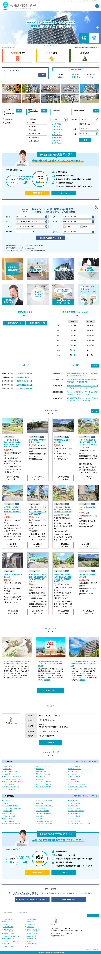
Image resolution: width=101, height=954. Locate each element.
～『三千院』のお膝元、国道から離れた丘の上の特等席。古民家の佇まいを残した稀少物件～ (12, 443)
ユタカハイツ (7, 769)
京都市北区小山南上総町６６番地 (77, 787)
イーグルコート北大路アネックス (13, 779)
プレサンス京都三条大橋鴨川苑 (12, 808)
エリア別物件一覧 (31, 936)
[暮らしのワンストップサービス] (38, 303)
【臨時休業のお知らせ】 (24, 373)
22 (92, 350)
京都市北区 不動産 (31, 919)
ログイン (5, 924)
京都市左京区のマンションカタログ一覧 (85, 796)
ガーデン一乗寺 (7, 811)
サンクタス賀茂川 (73, 789)
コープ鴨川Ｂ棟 (40, 808)
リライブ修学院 (72, 801)
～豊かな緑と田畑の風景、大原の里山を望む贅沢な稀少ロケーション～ (88, 442)
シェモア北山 (39, 789)
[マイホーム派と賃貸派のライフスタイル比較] (88, 303)
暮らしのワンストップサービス (11, 936)
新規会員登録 (30, 922)
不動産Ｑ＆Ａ (30, 927)
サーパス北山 (39, 779)
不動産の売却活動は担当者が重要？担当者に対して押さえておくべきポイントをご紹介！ (16, 663)
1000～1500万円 (57, 127)
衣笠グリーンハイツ (41, 771)
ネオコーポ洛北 (72, 818)
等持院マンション (8, 766)
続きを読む (14, 680)
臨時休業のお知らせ (23, 377)
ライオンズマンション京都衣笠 (12, 776)
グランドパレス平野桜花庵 (43, 787)
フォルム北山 (72, 779)
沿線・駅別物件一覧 (8, 939)
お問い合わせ (7, 944)
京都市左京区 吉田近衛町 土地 (88, 508)
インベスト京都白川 (74, 816)
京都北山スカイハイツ (74, 769)
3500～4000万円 (57, 140)
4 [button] (53, 46)
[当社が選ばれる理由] (88, 278)
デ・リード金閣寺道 (74, 766)
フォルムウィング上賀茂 (10, 771)
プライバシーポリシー (9, 946)
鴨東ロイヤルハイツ (9, 818)
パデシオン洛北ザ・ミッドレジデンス (79, 824)
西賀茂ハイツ (39, 769)
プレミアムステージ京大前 (76, 811)
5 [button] (56, 46)
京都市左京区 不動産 (8, 919)
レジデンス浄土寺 (8, 813)
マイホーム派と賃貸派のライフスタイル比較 (33, 930)
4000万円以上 (56, 143)
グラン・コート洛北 (9, 816)
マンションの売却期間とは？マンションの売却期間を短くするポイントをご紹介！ (50, 663)
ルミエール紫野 (72, 771)
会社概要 (29, 941)
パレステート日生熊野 (42, 811)
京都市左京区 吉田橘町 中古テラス (13, 575)
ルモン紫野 (6, 774)
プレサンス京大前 (8, 821)
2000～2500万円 (57, 132)
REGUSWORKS (96, 949)
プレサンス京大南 (73, 806)
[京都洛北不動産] (11, 722)
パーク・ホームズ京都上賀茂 (44, 782)
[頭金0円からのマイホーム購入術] (63, 303)
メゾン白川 (6, 803)
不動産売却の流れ (8, 927)
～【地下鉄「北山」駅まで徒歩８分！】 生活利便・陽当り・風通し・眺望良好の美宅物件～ (37, 510)
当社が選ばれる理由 (8, 933)
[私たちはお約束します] (12, 303)
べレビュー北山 (40, 776)
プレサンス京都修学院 (74, 803)
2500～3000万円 (57, 135)
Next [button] (97, 27)
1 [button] (45, 46)
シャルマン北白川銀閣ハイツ (44, 813)
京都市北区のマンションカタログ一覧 (85, 761)
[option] (50, 27)
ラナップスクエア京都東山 (11, 806)
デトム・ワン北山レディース (44, 766)
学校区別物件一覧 (31, 939)
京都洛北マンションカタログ (11, 941)
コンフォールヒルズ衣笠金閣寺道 (13, 782)
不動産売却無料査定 (32, 944)
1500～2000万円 (57, 129)
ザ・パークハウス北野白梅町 (76, 784)
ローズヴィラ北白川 (74, 821)
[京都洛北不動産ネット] (19, 9)
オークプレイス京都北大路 (11, 787)
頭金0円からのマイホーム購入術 (8, 930)
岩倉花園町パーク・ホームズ (44, 821)
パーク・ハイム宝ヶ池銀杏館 (11, 824)
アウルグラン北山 (8, 784)
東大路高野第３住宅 (74, 813)
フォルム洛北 (39, 816)
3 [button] (50, 46)
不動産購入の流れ (31, 924)
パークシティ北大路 (74, 782)
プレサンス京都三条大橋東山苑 (45, 806)
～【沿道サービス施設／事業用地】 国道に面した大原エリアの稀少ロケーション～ (12, 510)
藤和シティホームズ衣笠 (43, 774)
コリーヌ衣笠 (72, 774)
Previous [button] (2, 27)
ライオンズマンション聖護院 (44, 824)
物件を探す (6, 922)
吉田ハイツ (6, 801)
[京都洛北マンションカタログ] (50, 27)
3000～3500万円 (57, 137)
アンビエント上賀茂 (74, 776)
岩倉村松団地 (39, 803)
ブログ (28, 946)
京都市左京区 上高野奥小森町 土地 (63, 441)
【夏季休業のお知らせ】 (24, 385)
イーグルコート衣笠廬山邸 (43, 784)
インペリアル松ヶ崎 (74, 808)
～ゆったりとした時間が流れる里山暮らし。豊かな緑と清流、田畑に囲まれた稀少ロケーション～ (62, 577)
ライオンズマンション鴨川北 (44, 801)
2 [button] (48, 46)
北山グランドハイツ (9, 789)
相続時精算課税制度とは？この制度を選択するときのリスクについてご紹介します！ (83, 663)
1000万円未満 (56, 124)
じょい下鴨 (39, 818)
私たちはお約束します (33, 933)
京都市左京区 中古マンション (8, 47)
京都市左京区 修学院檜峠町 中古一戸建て (38, 441)
